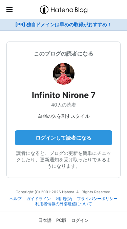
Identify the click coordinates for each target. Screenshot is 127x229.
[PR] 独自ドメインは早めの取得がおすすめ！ (63, 24)
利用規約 (64, 198)
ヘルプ (15, 198)
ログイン (80, 220)
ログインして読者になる (63, 137)
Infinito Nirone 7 (64, 95)
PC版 (61, 220)
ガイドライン (38, 198)
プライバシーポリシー (97, 198)
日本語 (44, 220)
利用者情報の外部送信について (63, 203)
